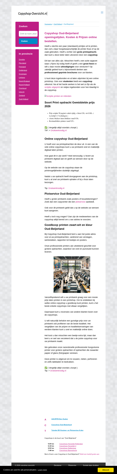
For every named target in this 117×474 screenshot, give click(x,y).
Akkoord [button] (105, 470)
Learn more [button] (42, 470)
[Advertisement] (27, 144)
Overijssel (22, 88)
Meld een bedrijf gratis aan (89, 454)
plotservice (80, 202)
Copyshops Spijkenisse (67, 448)
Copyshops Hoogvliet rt (67, 446)
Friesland (22, 67)
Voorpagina (48, 24)
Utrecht (21, 92)
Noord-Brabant (24, 81)
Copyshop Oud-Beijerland (61, 425)
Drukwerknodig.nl (59, 130)
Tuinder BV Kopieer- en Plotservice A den (67, 430)
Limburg (22, 77)
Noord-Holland (24, 85)
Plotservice (72, 465)
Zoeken (24, 41)
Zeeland (22, 95)
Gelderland (23, 70)
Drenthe (22, 60)
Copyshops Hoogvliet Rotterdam (71, 444)
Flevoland (22, 63)
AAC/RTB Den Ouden (59, 419)
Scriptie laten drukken (91, 465)
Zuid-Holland (23, 99)
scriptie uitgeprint (52, 87)
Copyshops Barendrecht (68, 450)
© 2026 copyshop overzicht (25, 465)
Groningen (23, 74)
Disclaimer (57, 465)
